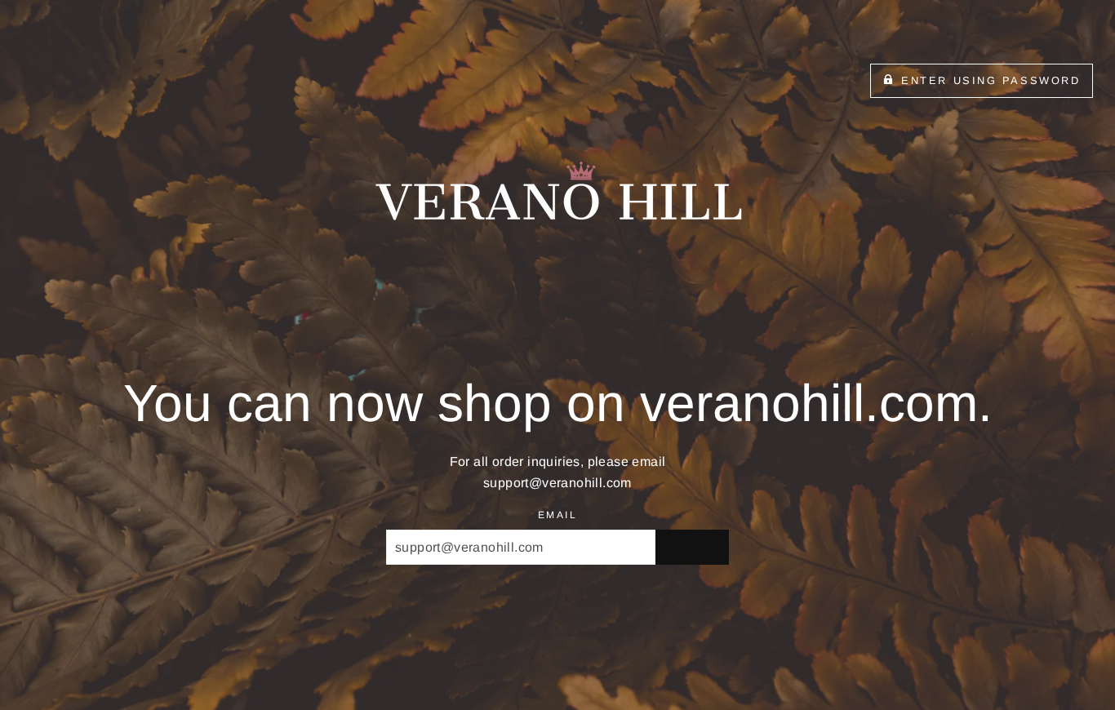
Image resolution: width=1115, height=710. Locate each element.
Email (557, 515)
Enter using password (990, 80)
